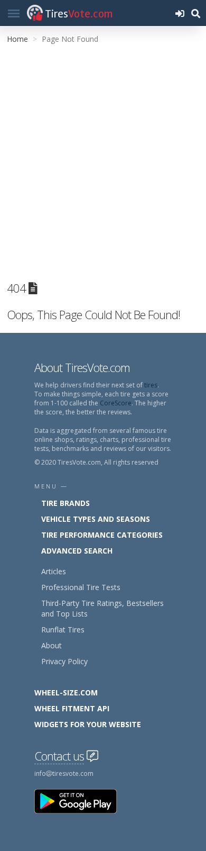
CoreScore (116, 403)
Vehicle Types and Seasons (95, 519)
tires (150, 385)
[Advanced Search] (195, 13)
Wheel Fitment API (71, 708)
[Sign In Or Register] (180, 13)
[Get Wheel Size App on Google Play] (81, 800)
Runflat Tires (63, 629)
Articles (53, 571)
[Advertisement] (103, 161)
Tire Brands (65, 503)
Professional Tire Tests (80, 587)
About (51, 645)
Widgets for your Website (87, 724)
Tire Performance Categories (102, 535)
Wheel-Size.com (66, 692)
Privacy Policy (64, 661)
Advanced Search (77, 551)
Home (17, 39)
